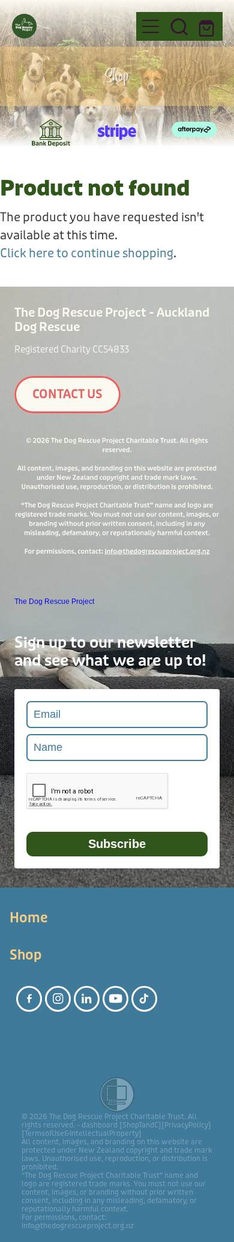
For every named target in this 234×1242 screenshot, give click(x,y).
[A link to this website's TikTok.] (144, 999)
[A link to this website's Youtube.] (115, 999)
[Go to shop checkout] (208, 26)
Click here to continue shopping (86, 253)
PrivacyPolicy (186, 1125)
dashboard (100, 1125)
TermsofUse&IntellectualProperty (82, 1133)
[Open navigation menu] (150, 26)
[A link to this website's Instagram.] (58, 999)
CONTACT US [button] (67, 394)
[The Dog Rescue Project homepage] (68, 26)
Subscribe (117, 843)
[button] (179, 26)
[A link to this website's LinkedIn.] (87, 999)
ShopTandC (140, 1125)
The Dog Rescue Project (54, 601)
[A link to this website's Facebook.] (29, 999)
